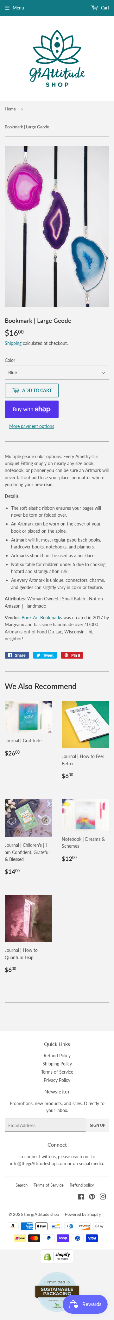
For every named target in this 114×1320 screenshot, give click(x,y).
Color (10, 360)
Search (22, 1185)
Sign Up (97, 1125)
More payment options (31, 426)
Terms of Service (57, 1072)
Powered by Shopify (83, 1214)
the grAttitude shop (41, 1214)
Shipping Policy (57, 1063)
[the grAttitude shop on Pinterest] (92, 1197)
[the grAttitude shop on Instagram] (103, 1197)
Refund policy (82, 1185)
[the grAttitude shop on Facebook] (81, 1197)
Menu (18, 7)
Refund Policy (57, 1055)
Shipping (13, 343)
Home (10, 108)
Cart (104, 7)
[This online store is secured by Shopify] (57, 1261)
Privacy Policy (57, 1080)
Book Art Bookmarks (42, 617)
